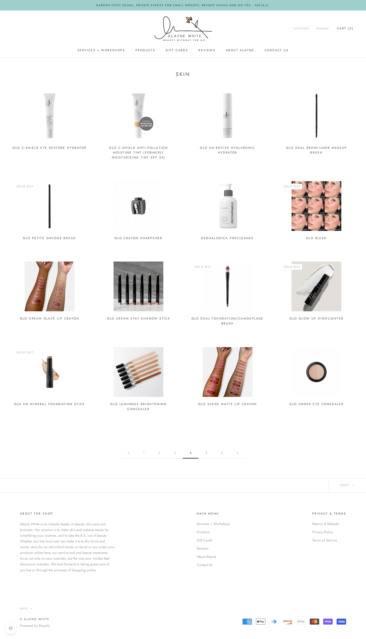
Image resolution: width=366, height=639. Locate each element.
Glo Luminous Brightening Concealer (138, 406)
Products (145, 50)
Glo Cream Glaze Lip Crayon (49, 318)
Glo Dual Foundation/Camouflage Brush (227, 321)
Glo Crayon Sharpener (139, 238)
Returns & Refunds (325, 523)
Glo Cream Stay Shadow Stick (138, 318)
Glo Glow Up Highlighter (316, 318)
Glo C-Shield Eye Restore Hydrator (49, 148)
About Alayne (240, 50)
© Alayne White (34, 619)
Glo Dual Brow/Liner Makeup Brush (316, 150)
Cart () (345, 28)
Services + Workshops (101, 50)
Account (301, 28)
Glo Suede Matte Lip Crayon (227, 404)
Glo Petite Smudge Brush (49, 238)
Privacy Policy (322, 532)
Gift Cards (177, 50)
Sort (345, 485)
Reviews (206, 50)
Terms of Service (324, 540)
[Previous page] (128, 453)
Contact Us (277, 50)
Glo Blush (316, 238)
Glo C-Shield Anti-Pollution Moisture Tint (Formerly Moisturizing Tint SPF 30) (138, 153)
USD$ (24, 608)
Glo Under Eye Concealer (316, 404)
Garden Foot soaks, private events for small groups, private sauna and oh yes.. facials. (183, 5)
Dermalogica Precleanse (227, 238)
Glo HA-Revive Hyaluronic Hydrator (227, 150)
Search (322, 28)
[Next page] (237, 453)
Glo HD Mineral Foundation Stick (49, 404)
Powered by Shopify (35, 625)
